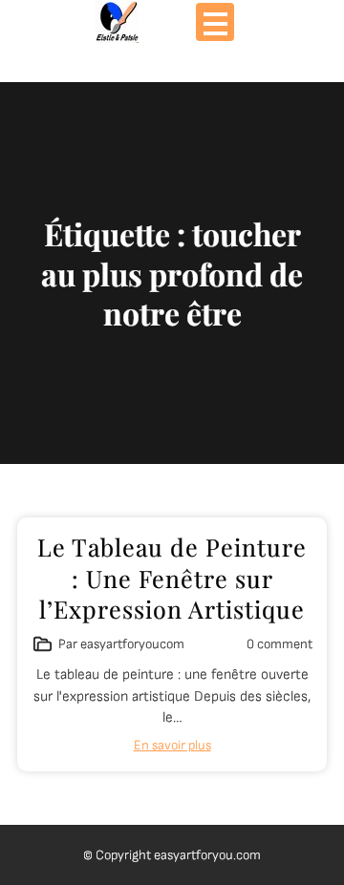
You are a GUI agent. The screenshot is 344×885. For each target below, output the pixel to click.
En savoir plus (172, 745)
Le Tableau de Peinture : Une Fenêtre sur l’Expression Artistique (172, 577)
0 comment (279, 644)
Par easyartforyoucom (121, 644)
